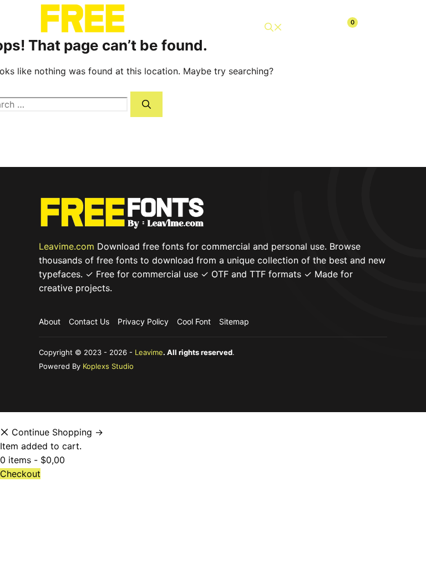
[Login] (320, 27)
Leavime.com (66, 246)
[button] (273, 27)
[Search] (146, 104)
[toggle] (374, 27)
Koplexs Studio (108, 366)
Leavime (149, 352)
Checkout (20, 473)
